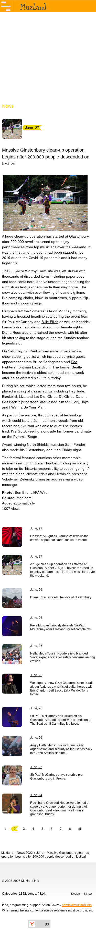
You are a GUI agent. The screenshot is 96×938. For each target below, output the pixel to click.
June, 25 (36, 767)
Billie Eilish (49, 322)
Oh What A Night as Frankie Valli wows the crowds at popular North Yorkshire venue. (59, 538)
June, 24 (36, 795)
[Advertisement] (48, 60)
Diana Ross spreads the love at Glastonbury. (61, 597)
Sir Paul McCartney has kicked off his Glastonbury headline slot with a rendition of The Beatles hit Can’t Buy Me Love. (60, 719)
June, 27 (36, 528)
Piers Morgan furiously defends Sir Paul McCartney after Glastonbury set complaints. (60, 627)
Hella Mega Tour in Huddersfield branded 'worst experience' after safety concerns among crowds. (62, 657)
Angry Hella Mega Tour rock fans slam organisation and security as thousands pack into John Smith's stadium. (61, 749)
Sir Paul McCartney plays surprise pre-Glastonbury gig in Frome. (57, 776)
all (80, 829)
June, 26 (36, 589)
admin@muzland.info (77, 905)
